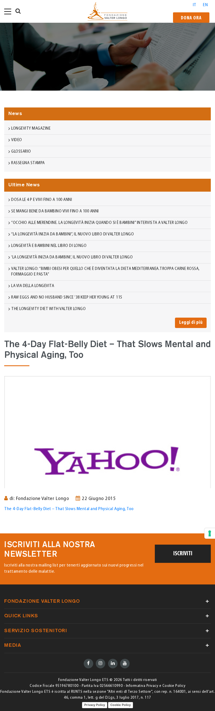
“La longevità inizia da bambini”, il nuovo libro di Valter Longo (72, 234)
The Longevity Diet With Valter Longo (48, 309)
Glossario (21, 152)
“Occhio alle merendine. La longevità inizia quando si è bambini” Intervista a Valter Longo (99, 223)
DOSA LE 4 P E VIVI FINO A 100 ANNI (41, 200)
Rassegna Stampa (28, 163)
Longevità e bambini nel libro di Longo (49, 246)
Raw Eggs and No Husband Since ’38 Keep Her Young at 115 (66, 297)
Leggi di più (190, 322)
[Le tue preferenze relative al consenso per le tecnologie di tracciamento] (209, 533)
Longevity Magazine (30, 129)
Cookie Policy (120, 705)
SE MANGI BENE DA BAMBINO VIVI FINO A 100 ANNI (55, 211)
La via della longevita (32, 286)
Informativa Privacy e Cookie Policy (156, 686)
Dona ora (191, 18)
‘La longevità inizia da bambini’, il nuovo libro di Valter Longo (72, 257)
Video (16, 140)
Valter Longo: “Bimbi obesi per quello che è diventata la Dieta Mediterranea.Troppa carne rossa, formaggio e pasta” (105, 272)
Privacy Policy (94, 705)
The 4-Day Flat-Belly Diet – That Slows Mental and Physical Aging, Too (69, 509)
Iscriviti (182, 554)
